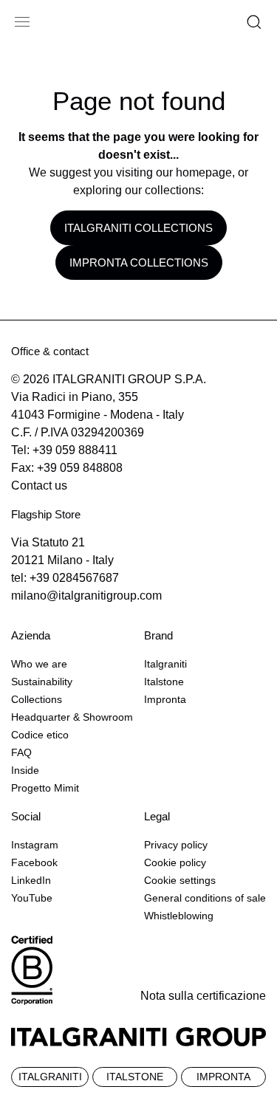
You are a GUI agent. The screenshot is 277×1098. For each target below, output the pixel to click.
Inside (25, 770)
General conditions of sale (205, 898)
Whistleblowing (178, 916)
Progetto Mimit (45, 788)
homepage (204, 172)
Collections (36, 699)
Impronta (165, 699)
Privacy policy (176, 845)
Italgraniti (165, 664)
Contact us (39, 485)
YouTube (31, 898)
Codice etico (40, 735)
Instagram (34, 845)
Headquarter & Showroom (72, 717)
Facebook (34, 862)
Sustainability (41, 681)
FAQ (21, 752)
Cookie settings (180, 880)
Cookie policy (175, 862)
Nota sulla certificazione (203, 995)
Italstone (164, 681)
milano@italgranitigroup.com (86, 595)
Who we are (39, 664)
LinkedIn (31, 880)
